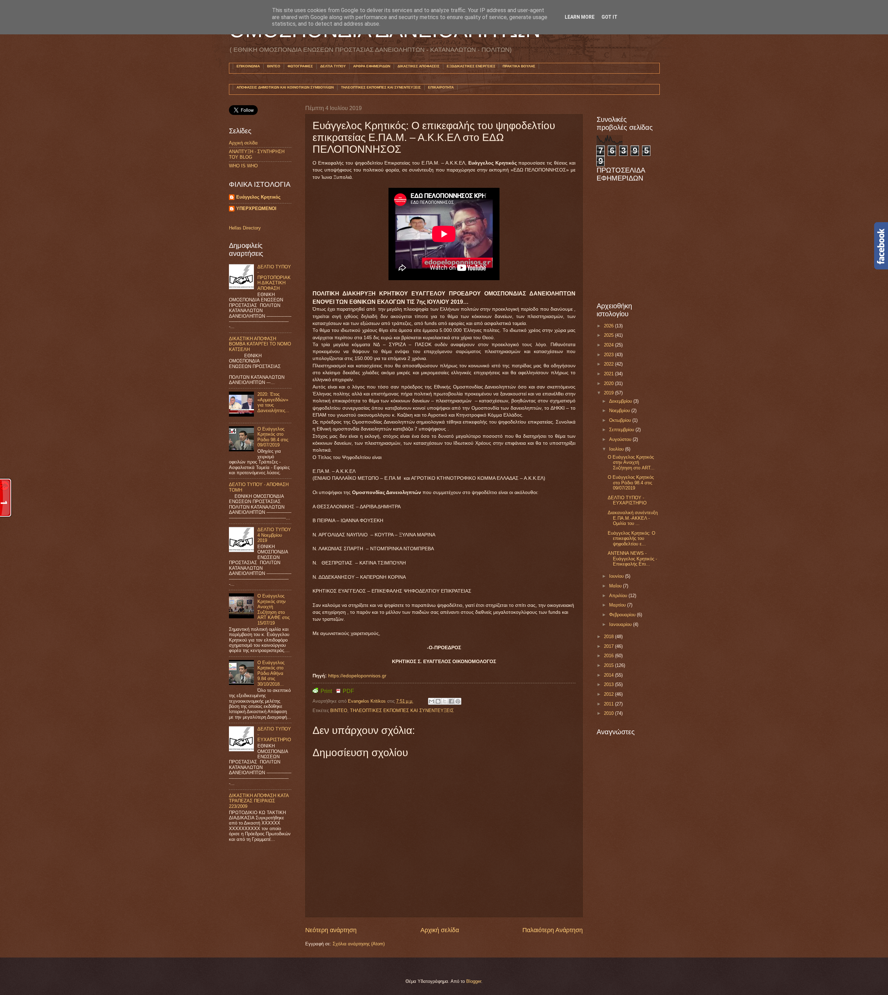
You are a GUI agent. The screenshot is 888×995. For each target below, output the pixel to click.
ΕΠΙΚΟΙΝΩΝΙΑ (248, 66)
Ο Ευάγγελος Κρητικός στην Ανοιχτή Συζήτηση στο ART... (631, 462)
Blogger (473, 981)
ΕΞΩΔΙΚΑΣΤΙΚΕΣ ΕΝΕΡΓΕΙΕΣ (471, 66)
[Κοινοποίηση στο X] (444, 701)
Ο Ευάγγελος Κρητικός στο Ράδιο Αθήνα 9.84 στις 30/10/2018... (270, 673)
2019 (609, 392)
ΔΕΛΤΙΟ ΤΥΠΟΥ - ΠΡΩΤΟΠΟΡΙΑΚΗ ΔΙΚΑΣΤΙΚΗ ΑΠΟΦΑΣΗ (274, 277)
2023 (609, 354)
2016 (609, 655)
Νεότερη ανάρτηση (331, 930)
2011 (609, 703)
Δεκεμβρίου (621, 401)
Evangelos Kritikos (367, 701)
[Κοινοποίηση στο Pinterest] (457, 701)
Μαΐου (616, 585)
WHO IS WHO (243, 165)
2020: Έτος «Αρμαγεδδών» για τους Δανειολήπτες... (273, 402)
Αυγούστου (621, 439)
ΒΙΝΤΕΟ (273, 66)
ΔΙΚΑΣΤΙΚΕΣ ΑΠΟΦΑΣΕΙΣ (418, 66)
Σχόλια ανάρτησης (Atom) (359, 943)
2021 (609, 373)
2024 (609, 345)
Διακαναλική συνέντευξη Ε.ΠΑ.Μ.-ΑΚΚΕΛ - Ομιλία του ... (633, 518)
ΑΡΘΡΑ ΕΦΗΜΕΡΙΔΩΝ (371, 66)
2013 (609, 684)
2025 (609, 335)
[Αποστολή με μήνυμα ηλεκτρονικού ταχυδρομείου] (431, 701)
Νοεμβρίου (620, 410)
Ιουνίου (617, 576)
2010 (609, 713)
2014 (609, 675)
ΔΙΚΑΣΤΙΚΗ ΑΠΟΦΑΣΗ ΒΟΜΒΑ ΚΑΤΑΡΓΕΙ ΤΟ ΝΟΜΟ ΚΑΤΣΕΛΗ (260, 344)
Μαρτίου (618, 605)
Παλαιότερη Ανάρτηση (552, 930)
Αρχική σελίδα (439, 930)
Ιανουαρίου (621, 624)
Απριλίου (619, 595)
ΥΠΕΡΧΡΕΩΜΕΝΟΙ (256, 208)
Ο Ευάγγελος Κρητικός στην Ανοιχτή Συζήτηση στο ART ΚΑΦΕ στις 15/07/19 (273, 609)
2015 (609, 665)
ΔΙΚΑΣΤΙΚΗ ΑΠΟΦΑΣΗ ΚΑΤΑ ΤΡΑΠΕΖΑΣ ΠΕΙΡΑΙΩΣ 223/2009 (259, 801)
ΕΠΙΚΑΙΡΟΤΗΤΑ (441, 87)
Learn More (580, 17)
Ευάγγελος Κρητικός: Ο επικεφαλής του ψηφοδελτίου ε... (631, 538)
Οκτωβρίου (620, 420)
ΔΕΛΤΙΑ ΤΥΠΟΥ (333, 66)
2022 (609, 364)
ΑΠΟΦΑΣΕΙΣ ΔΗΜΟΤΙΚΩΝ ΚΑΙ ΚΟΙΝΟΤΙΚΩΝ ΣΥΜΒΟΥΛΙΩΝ (285, 87)
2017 (609, 646)
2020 (609, 383)
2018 (609, 636)
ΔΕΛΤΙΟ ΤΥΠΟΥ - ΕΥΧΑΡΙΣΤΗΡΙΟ (627, 500)
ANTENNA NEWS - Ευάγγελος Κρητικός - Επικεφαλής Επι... (632, 559)
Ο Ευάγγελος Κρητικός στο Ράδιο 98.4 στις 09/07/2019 (272, 437)
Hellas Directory (245, 228)
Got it (609, 17)
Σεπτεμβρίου (622, 429)
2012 (609, 694)
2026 (609, 325)
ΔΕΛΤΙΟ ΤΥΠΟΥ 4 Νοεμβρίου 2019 (274, 535)
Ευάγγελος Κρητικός (258, 197)
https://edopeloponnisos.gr (357, 675)
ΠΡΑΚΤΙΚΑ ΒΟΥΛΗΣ (519, 66)
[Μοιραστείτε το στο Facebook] (451, 701)
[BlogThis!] (438, 701)
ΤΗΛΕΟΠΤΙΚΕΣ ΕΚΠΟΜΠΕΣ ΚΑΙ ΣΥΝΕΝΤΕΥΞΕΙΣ (381, 87)
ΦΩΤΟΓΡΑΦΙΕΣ (300, 66)
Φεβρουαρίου (623, 614)
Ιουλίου (617, 449)
